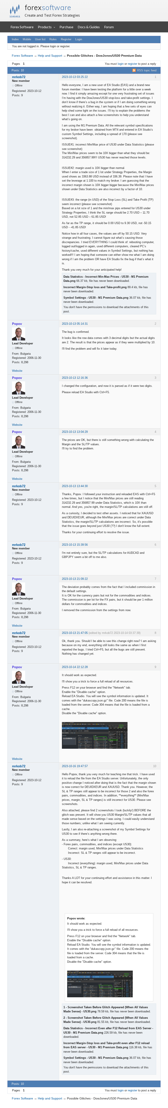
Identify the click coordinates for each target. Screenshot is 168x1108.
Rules (53, 39)
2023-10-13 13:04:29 (75, 431)
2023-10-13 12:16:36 (75, 377)
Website (17, 370)
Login (78, 39)
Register (66, 39)
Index (15, 39)
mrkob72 (18, 77)
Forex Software (21, 27)
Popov (17, 324)
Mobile (27, 39)
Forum (109, 27)
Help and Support (50, 55)
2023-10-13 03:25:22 (75, 77)
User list (40, 39)
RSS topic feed (146, 70)
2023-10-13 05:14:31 (75, 323)
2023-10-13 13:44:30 (75, 486)
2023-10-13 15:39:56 (75, 544)
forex (48, 7)
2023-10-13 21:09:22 (75, 578)
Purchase (66, 27)
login (121, 63)
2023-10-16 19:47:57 (75, 766)
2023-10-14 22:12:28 (75, 667)
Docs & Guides (89, 27)
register (132, 63)
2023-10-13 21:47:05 (75, 633)
